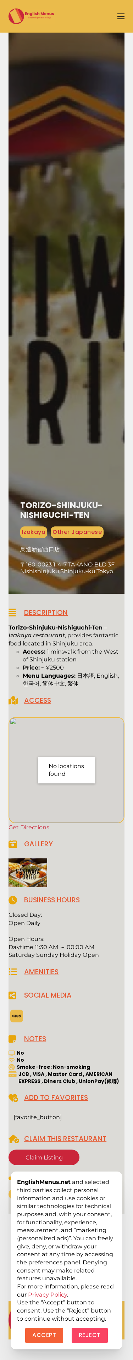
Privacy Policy (47, 1294)
